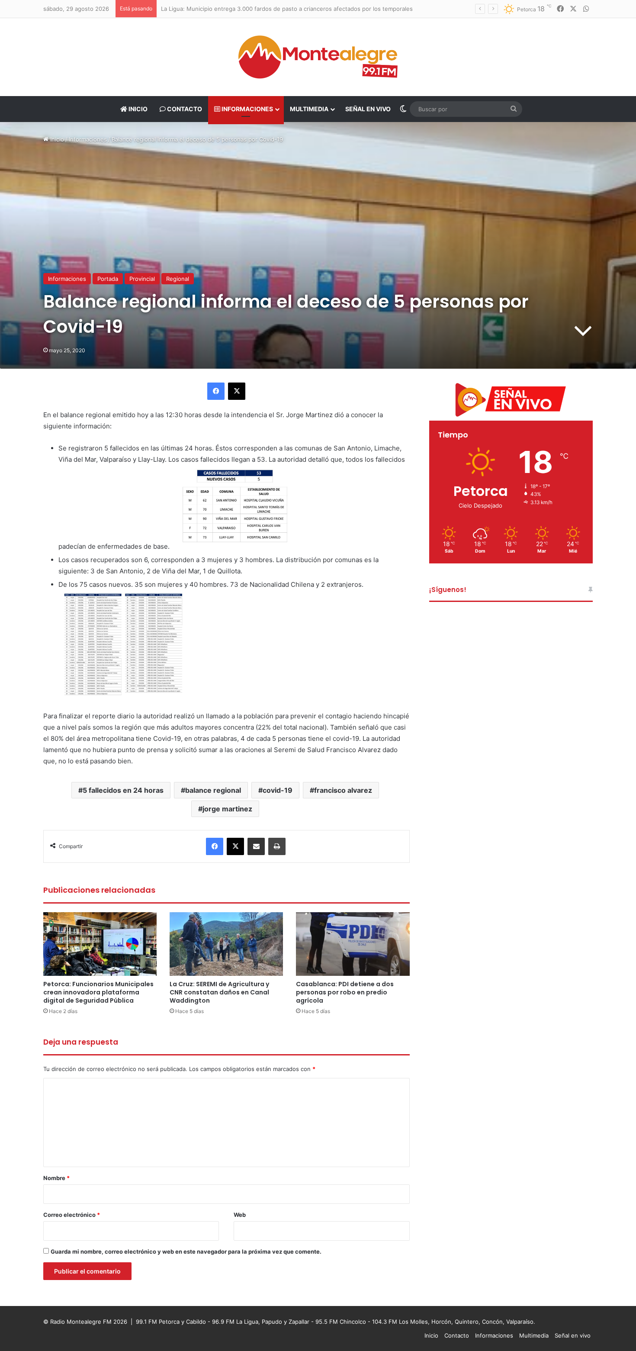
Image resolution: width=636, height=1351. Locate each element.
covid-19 (277, 790)
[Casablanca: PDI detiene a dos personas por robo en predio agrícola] (352, 944)
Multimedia (309, 109)
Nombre (56, 1177)
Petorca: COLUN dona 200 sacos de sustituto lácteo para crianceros (259, 8)
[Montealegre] (318, 57)
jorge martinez (227, 808)
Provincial (142, 278)
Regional (177, 278)
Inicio (137, 109)
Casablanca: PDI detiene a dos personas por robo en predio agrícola (345, 992)
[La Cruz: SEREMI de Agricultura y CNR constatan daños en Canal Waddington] (226, 944)
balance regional (213, 790)
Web (240, 1214)
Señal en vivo (368, 109)
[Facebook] (216, 391)
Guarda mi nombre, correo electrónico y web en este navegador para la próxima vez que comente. (186, 1251)
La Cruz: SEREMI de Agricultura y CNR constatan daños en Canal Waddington (219, 992)
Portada (107, 278)
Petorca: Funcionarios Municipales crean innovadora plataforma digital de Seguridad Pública (98, 992)
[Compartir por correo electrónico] (256, 846)
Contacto (184, 109)
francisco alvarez (343, 790)
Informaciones (246, 109)
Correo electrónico (71, 1214)
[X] (236, 391)
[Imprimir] (277, 846)
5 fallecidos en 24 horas (123, 790)
